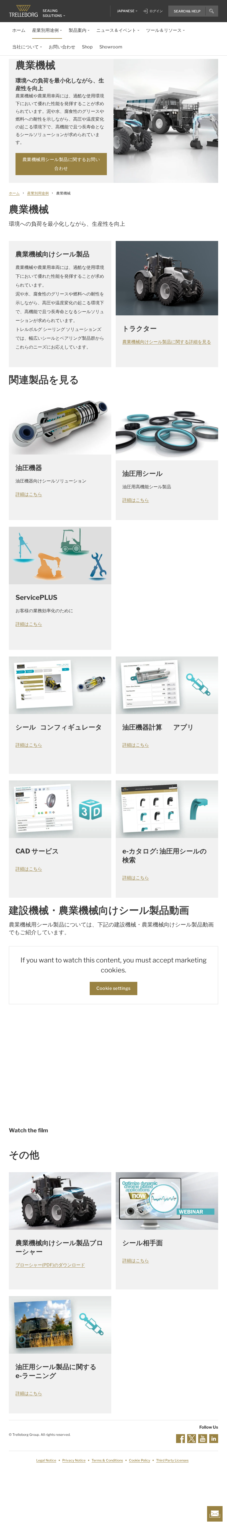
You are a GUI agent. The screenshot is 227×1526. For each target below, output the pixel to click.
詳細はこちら (29, 494)
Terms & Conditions (107, 1460)
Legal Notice (46, 1460)
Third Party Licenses (172, 1460)
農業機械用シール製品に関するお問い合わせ (61, 164)
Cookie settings (113, 988)
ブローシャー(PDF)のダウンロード (50, 1265)
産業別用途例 (38, 193)
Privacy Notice (74, 1460)
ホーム (14, 193)
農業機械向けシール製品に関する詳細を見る (166, 341)
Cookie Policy (139, 1460)
